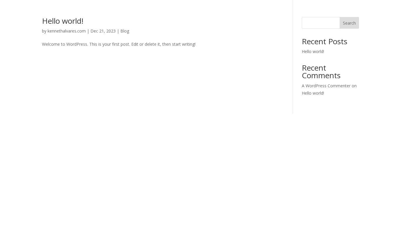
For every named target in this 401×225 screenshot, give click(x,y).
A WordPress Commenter (326, 85)
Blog (124, 31)
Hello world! (62, 21)
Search (349, 23)
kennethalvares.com (67, 31)
